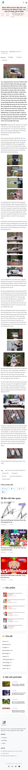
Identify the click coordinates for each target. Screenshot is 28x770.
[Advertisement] (14, 32)
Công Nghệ (10, 57)
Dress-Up (6, 668)
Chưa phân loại (8, 659)
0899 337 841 (5, 753)
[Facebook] (9, 766)
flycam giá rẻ (15, 473)
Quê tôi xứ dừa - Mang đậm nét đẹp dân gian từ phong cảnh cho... (18, 685)
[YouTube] (19, 766)
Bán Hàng (22, 532)
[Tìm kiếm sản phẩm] (23, 2)
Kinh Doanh (19, 57)
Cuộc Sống (7, 662)
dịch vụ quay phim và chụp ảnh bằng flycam (15, 470)
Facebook (6, 488)
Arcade (5, 647)
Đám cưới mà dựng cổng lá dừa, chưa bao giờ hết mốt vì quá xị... (18, 702)
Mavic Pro (4, 476)
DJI (21, 125)
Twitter (14, 488)
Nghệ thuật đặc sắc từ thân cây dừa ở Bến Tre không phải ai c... (18, 711)
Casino (5, 656)
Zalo (5, 492)
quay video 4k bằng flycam (16, 476)
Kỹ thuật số (4, 60)
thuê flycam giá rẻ (6, 479)
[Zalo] (12, 766)
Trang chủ (4, 737)
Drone (11, 128)
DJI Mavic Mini (5, 473)
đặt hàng (23, 138)
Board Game (7, 650)
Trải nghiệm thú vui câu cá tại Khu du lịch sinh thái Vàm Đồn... (18, 693)
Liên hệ (3, 743)
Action (5, 641)
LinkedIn (22, 488)
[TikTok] (16, 766)
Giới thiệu (4, 740)
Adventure (6, 644)
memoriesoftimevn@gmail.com (9, 755)
